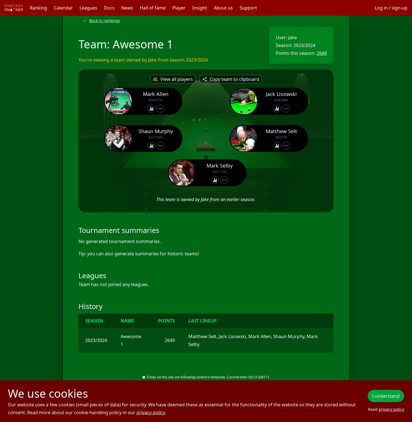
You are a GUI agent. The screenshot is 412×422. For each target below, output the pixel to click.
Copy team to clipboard (234, 79)
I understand (386, 396)
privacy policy (150, 412)
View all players (176, 79)
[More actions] (160, 108)
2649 (322, 53)
